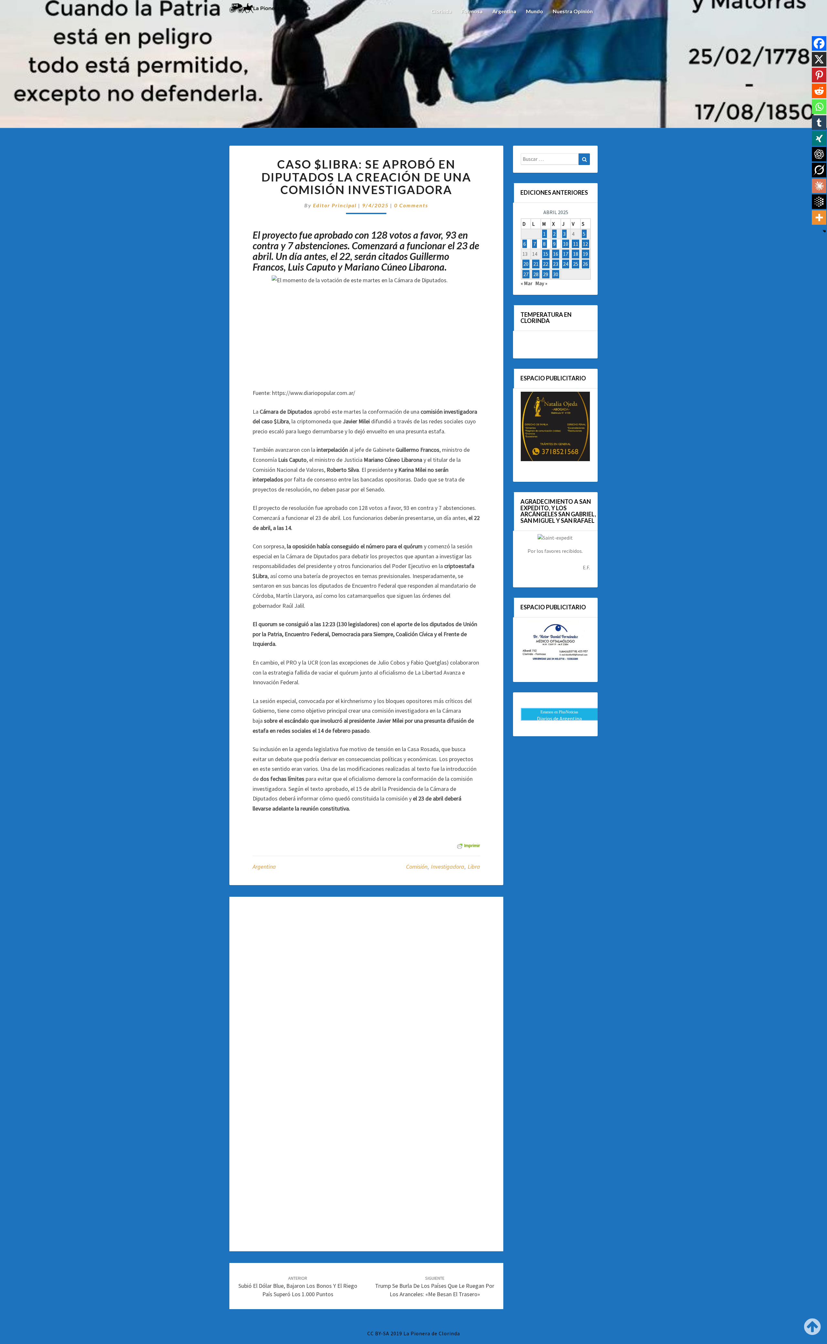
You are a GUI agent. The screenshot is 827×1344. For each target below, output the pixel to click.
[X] (819, 59)
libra (474, 866)
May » (541, 283)
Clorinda (441, 11)
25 (575, 264)
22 (545, 264)
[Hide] (824, 231)
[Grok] (819, 170)
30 (555, 274)
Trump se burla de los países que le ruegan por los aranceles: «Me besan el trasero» (434, 1286)
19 (585, 254)
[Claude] (819, 186)
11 (575, 244)
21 (536, 264)
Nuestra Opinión (573, 11)
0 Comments (411, 205)
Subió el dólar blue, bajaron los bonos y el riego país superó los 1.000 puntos (297, 1286)
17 (565, 254)
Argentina (504, 11)
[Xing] (819, 138)
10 (565, 244)
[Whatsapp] (819, 106)
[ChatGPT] (819, 154)
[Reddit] (819, 91)
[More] (819, 217)
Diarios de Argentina (559, 718)
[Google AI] (819, 201)
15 (545, 254)
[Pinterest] (819, 75)
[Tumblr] (819, 122)
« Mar (526, 283)
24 (565, 264)
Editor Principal (335, 205)
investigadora (447, 866)
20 (526, 264)
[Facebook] (819, 43)
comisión (416, 866)
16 (555, 254)
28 (536, 274)
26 (585, 264)
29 (545, 274)
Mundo (534, 11)
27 (526, 274)
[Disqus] (366, 989)
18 (575, 254)
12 (585, 244)
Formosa (472, 11)
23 (555, 264)
